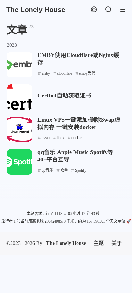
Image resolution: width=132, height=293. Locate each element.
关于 (116, 243)
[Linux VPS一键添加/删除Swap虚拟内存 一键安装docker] (19, 129)
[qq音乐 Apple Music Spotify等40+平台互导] (19, 162)
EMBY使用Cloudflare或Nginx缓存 (78, 59)
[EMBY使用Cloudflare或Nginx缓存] (19, 64)
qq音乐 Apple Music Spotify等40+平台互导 (75, 156)
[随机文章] (93, 9)
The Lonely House (66, 243)
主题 (99, 243)
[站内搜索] (108, 9)
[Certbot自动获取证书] (19, 97)
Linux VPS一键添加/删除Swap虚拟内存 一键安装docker (78, 123)
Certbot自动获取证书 (64, 95)
